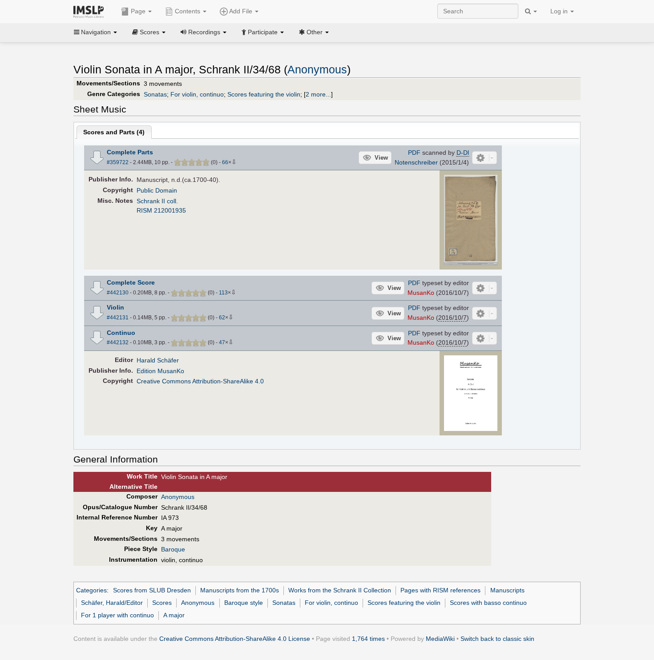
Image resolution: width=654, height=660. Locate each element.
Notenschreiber (416, 162)
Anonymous (317, 70)
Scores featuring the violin (263, 94)
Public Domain (157, 190)
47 (222, 342)
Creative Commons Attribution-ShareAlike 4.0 (200, 381)
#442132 (118, 342)
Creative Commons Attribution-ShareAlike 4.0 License (234, 638)
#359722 (118, 162)
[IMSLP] (90, 11)
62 (222, 317)
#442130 (118, 293)
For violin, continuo (197, 94)
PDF (414, 152)
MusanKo (421, 292)
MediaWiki (440, 638)
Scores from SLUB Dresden (152, 590)
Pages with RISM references (440, 590)
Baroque (173, 549)
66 (225, 162)
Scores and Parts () (114, 132)
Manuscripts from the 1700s (239, 590)
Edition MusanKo (160, 370)
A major (174, 615)
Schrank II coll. (157, 201)
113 (223, 293)
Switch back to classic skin (497, 638)
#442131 (118, 317)
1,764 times (368, 638)
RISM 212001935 (161, 210)
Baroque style (243, 602)
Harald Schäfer (158, 360)
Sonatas (155, 94)
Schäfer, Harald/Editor (112, 602)
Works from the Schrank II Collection (339, 590)
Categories (91, 590)
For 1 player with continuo (117, 615)
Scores (162, 602)
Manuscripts (507, 590)
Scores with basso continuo (488, 602)
